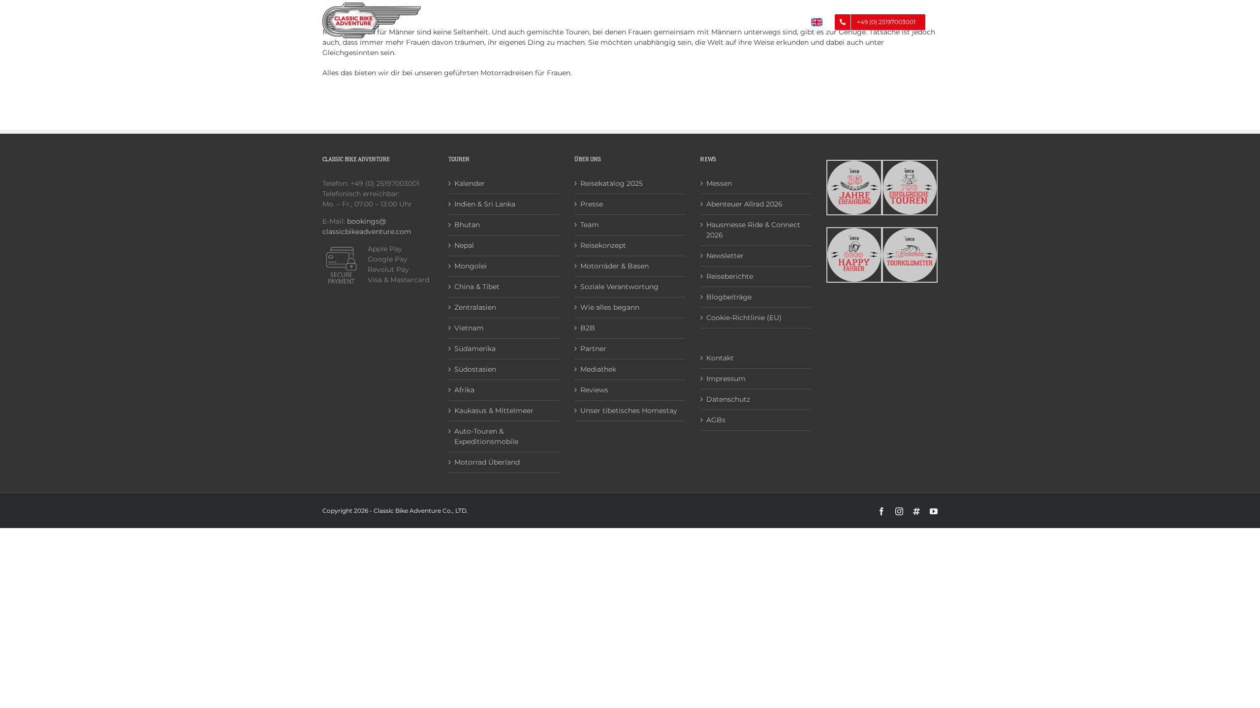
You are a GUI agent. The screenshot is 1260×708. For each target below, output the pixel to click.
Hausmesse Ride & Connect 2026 (753, 229)
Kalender (469, 183)
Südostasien (475, 369)
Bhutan (467, 224)
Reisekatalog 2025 (611, 183)
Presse (591, 204)
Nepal (464, 245)
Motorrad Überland (487, 462)
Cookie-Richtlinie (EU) (744, 317)
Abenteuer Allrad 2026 (744, 204)
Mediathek (598, 369)
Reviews (594, 389)
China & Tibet (477, 286)
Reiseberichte (729, 276)
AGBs (715, 419)
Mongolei (470, 266)
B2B (587, 328)
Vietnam (469, 328)
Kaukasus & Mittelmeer (494, 410)
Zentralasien (475, 307)
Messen (719, 183)
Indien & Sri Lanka (484, 204)
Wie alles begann (609, 307)
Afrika (464, 389)
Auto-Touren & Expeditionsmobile (486, 436)
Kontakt (720, 358)
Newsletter (725, 255)
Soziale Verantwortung (619, 286)
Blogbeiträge (729, 297)
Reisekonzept (603, 245)
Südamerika (475, 348)
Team (589, 224)
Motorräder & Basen (614, 266)
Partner (593, 348)
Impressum (726, 378)
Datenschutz (728, 399)
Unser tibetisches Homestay (628, 410)
